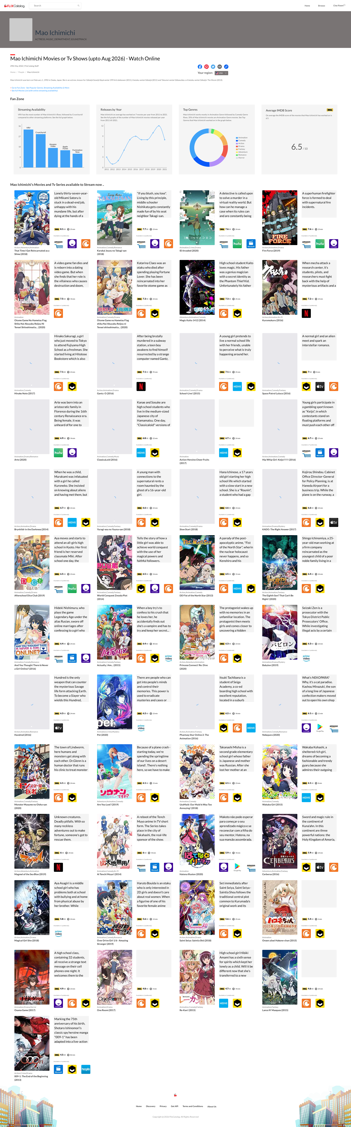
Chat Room (338, 5)
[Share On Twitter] (213, 66)
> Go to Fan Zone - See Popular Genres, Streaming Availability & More (39, 88)
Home (307, 5)
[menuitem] (307, 5)
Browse (321, 5)
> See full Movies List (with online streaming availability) (34, 90)
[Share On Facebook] (200, 66)
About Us (211, 1106)
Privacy (163, 1106)
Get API (174, 1106)
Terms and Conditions (193, 1106)
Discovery (150, 1106)
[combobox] (221, 73)
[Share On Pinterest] (206, 66)
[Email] (219, 66)
